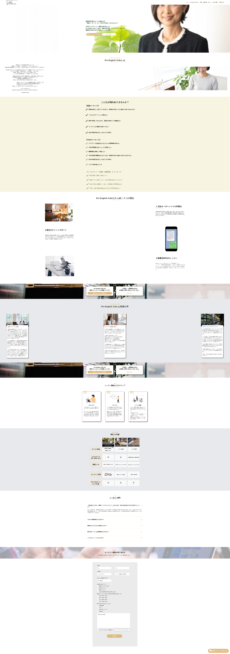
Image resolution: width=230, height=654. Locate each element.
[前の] (6, 28)
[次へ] (223, 28)
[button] (108, 446)
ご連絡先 (98, 571)
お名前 (98, 565)
